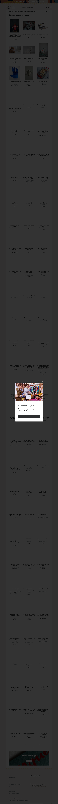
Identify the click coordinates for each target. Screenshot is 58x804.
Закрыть (40, 381)
